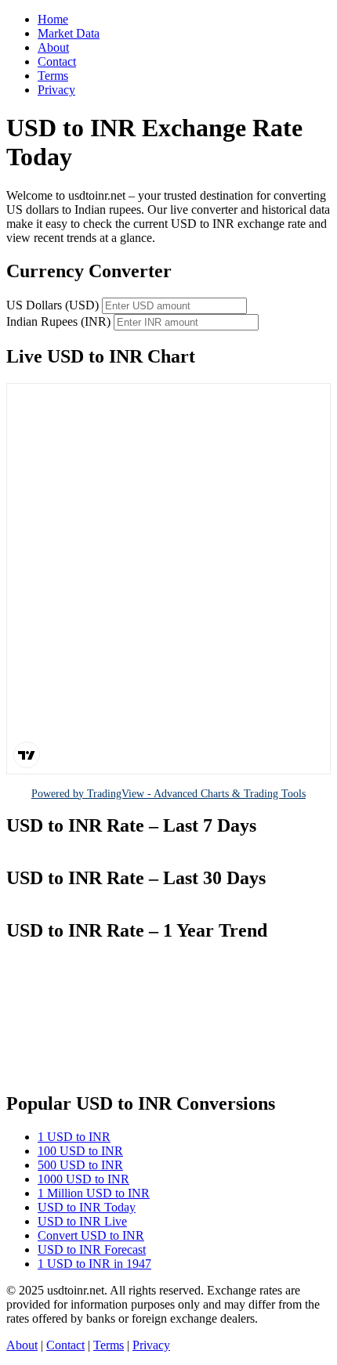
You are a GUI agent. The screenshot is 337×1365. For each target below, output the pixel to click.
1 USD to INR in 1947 (94, 1263)
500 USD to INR (80, 1165)
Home (53, 19)
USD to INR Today (87, 1207)
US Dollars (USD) (52, 305)
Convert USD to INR (91, 1235)
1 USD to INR (74, 1136)
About (53, 47)
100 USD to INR (80, 1150)
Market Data (69, 33)
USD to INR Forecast (92, 1249)
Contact (57, 61)
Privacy (56, 89)
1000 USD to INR (83, 1179)
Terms (53, 75)
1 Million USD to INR (94, 1193)
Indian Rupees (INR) (58, 321)
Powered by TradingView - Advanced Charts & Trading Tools (168, 793)
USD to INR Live (82, 1221)
